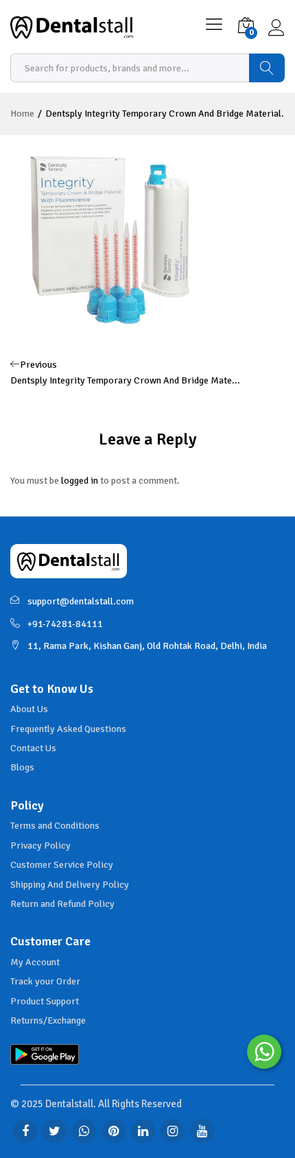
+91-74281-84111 (65, 624)
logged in (79, 480)
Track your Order (45, 981)
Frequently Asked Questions (68, 729)
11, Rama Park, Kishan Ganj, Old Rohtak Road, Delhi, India (147, 646)
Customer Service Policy (61, 865)
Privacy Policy (40, 845)
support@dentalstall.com (80, 601)
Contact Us (33, 748)
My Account (35, 962)
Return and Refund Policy (62, 904)
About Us (29, 709)
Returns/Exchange (48, 1020)
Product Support (44, 1001)
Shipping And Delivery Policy (69, 884)
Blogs (22, 767)
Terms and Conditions (54, 825)
